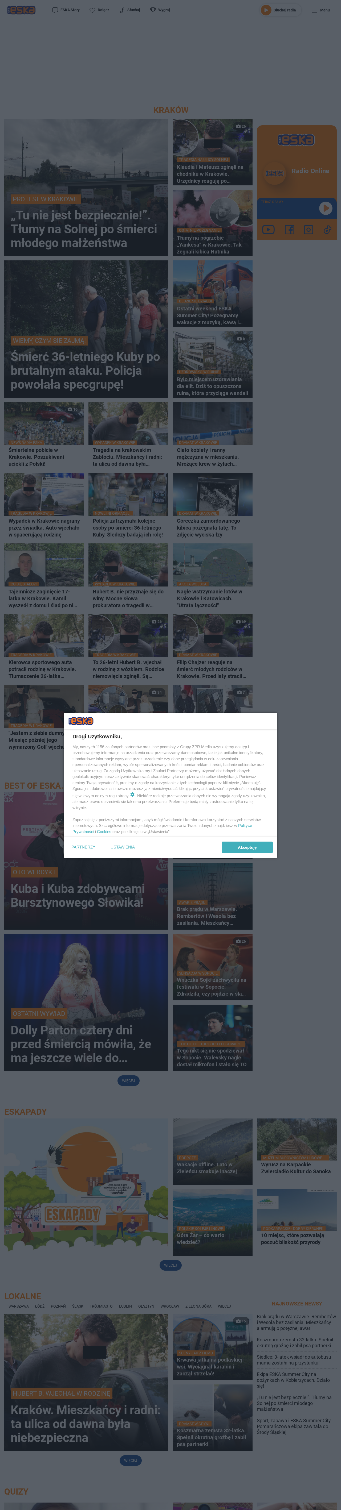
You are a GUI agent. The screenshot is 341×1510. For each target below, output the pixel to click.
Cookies (104, 831)
